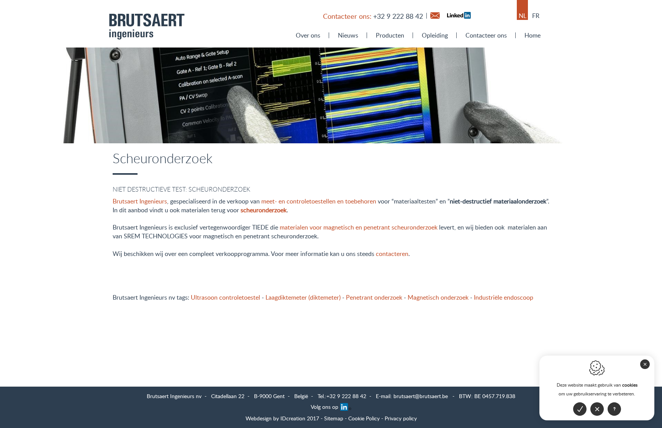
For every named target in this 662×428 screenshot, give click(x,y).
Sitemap (333, 418)
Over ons (308, 35)
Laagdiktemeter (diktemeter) (303, 297)
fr (535, 15)
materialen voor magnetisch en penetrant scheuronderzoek (359, 227)
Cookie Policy (364, 418)
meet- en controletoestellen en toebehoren (318, 201)
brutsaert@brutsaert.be (420, 396)
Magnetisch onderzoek (438, 297)
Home (532, 35)
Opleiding (435, 35)
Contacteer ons (486, 35)
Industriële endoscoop (503, 297)
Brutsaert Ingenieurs (140, 201)
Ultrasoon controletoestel (225, 297)
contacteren (392, 253)
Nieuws (348, 35)
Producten (390, 35)
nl (522, 15)
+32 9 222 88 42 (398, 16)
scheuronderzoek (264, 210)
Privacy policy (401, 418)
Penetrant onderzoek (374, 297)
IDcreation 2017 (282, 418)
